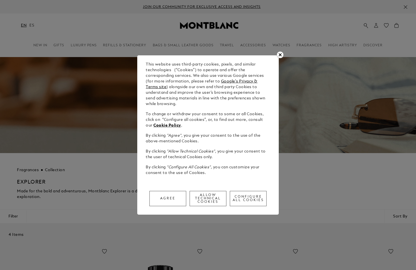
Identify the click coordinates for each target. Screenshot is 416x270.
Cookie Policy (167, 125)
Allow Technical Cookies (208, 198)
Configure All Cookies (248, 198)
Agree (167, 198)
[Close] (280, 54)
